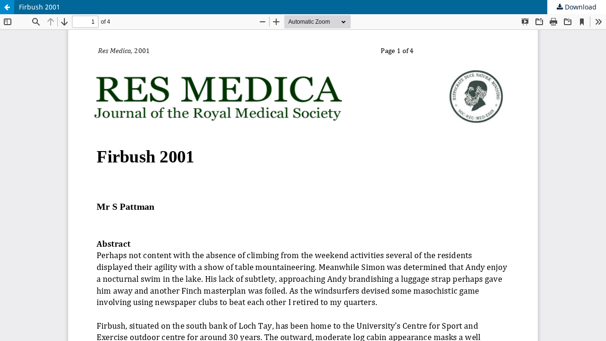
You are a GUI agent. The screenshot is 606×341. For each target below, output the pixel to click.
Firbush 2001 (39, 6)
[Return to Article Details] (7, 7)
